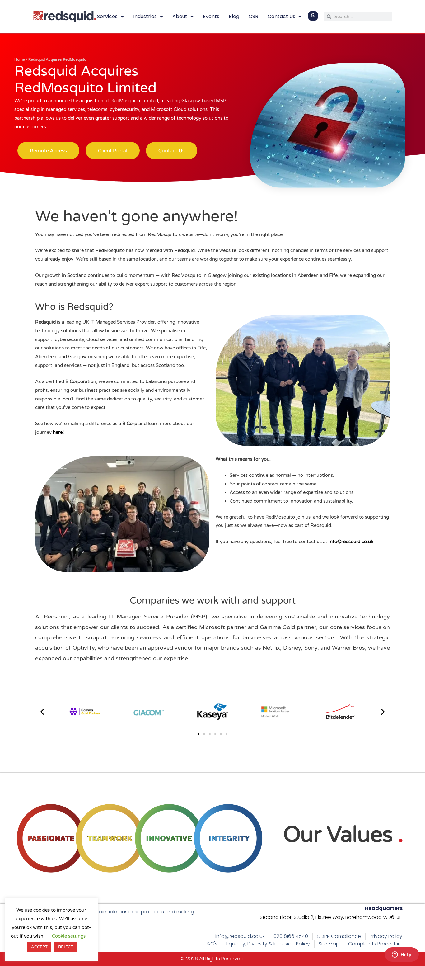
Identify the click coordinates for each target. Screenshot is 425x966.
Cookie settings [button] (69, 936)
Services (107, 16)
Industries (145, 16)
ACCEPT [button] (39, 947)
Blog (234, 16)
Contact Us (281, 16)
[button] (42, 712)
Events (211, 16)
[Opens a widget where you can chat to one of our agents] (402, 955)
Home (19, 59)
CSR (253, 16)
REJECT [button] (65, 947)
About (179, 16)
